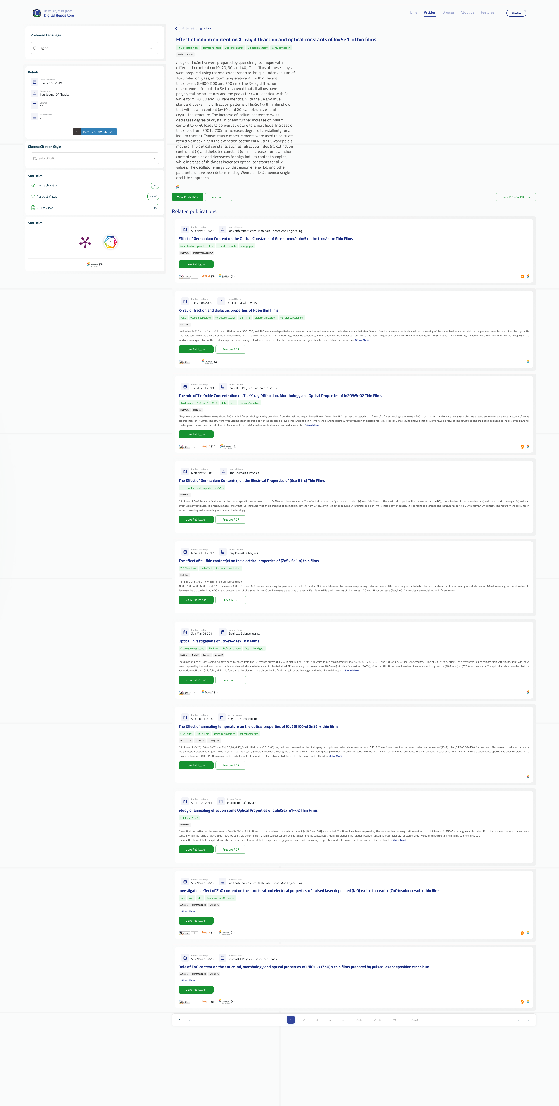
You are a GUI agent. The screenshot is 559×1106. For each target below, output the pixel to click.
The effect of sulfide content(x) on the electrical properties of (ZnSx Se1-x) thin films (249, 560)
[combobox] (97, 48)
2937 (359, 1020)
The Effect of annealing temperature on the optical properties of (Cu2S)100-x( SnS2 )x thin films (258, 726)
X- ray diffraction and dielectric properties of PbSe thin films (229, 310)
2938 (377, 1020)
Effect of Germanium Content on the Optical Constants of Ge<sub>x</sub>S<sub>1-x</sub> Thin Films (266, 238)
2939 (395, 1020)
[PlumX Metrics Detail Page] (85, 242)
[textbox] (97, 158)
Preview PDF (218, 197)
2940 (414, 1020)
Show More (362, 339)
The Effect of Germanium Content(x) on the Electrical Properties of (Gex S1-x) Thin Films (252, 480)
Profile (516, 13)
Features (487, 13)
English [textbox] (43, 48)
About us (467, 13)
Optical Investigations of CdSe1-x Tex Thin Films (219, 641)
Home (412, 13)
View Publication (187, 197)
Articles (430, 13)
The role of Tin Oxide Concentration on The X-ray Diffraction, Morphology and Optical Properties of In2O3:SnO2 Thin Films (280, 395)
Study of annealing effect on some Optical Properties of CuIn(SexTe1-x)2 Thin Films (248, 810)
